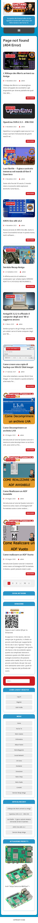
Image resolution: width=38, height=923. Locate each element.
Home (19, 723)
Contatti (19, 787)
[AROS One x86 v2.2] (19, 216)
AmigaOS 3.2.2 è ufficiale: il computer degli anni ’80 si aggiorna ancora (16, 316)
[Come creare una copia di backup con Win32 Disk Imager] (19, 359)
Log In (19, 697)
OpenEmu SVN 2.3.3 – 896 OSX (18, 122)
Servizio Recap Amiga (13, 267)
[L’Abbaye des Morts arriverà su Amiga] (19, 68)
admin (23, 81)
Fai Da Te (19, 728)
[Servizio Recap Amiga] (19, 262)
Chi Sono (19, 761)
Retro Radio (19, 782)
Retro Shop (19, 777)
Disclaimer (19, 766)
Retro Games (19, 734)
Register (19, 702)
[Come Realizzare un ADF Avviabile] (19, 486)
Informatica (19, 739)
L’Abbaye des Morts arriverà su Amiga (19, 808)
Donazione (19, 771)
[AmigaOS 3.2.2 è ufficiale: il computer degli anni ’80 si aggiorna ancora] (19, 309)
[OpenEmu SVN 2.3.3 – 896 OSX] (19, 117)
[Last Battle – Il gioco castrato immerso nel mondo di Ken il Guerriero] (19, 164)
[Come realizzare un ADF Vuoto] (19, 550)
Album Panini (19, 745)
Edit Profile (19, 707)
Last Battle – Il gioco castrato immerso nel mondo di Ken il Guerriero (18, 171)
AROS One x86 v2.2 (12, 220)
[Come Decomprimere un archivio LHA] (19, 423)
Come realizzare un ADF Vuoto (18, 554)
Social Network (19, 755)
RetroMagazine (19, 750)
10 (25, 583)
